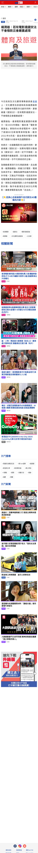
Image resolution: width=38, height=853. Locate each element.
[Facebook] (15, 846)
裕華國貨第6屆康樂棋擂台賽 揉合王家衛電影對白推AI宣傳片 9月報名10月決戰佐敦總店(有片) (19, 309)
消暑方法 (21, 472)
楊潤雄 (5, 236)
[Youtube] (24, 846)
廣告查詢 (8, 850)
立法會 (29, 236)
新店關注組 (17, 468)
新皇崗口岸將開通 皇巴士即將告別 (16, 575)
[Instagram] (19, 846)
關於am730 (29, 850)
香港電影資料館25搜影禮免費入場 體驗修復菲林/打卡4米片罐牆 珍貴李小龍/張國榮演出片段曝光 (19, 276)
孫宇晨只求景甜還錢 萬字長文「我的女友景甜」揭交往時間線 (19, 545)
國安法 (15, 232)
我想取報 (19, 850)
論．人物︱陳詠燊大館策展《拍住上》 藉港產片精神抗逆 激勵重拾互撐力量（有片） (19, 342)
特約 (3, 442)
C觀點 (5, 472)
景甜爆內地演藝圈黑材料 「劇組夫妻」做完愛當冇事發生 (19, 605)
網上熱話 (28, 468)
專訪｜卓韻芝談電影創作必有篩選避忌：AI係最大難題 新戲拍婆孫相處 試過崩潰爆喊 (19, 406)
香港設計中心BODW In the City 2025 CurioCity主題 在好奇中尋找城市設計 (17, 438)
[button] (2, 3)
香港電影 (6, 232)
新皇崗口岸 (6, 468)
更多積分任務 (30, 833)
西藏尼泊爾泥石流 (8, 463)
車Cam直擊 (22, 463)
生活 (3, 281)
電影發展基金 (26, 232)
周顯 (11, 477)
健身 (29, 472)
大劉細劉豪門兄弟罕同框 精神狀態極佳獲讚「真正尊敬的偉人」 (19, 638)
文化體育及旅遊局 (17, 236)
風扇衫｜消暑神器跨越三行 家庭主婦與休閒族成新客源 (19, 513)
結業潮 (32, 463)
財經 (3, 517)
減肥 (4, 477)
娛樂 (3, 377)
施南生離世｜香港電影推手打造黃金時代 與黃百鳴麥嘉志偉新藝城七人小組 (19, 373)
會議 (35, 101)
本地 (3, 22)
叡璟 (12, 472)
